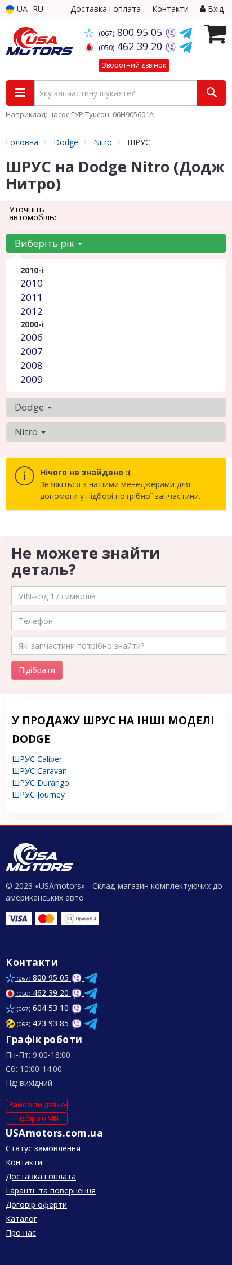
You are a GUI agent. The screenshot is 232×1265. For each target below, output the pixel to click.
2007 (31, 351)
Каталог (21, 1218)
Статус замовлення (43, 1148)
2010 (31, 283)
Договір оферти (36, 1204)
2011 (31, 297)
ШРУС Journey (38, 794)
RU (38, 8)
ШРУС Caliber (37, 759)
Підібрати (37, 670)
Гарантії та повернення (51, 1190)
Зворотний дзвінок (134, 65)
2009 (31, 379)
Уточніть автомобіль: (32, 212)
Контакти (170, 8)
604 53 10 (44, 1008)
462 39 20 (132, 46)
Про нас (21, 1232)
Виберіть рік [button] (46, 243)
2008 (31, 365)
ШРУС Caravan (39, 770)
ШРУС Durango (40, 782)
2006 (31, 337)
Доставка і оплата (105, 8)
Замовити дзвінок (38, 1105)
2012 (31, 311)
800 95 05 (132, 32)
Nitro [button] (27, 431)
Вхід (215, 8)
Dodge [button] (30, 406)
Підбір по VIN (37, 1118)
